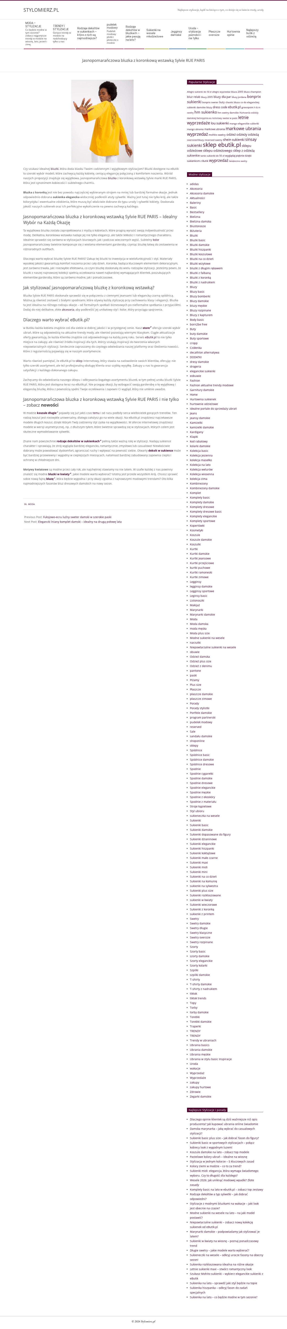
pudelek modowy (201, 722)
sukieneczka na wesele (205, 816)
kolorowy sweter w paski (224, 118)
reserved (195, 727)
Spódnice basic (200, 755)
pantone (195, 670)
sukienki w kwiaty (201, 900)
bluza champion (252, 91)
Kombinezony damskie (204, 488)
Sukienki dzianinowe (203, 839)
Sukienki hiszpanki (202, 848)
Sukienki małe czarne (204, 858)
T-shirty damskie (201, 984)
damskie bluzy (204, 107)
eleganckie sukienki (202, 371)
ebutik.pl (234, 107)
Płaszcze (195, 689)
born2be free (198, 324)
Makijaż (195, 605)
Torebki (195, 1017)
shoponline (197, 741)
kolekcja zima (198, 479)
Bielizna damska (200, 221)
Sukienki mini (199, 872)
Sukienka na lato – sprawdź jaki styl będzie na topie (223, 1283)
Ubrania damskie (201, 1050)
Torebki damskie (200, 1021)
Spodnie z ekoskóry (202, 797)
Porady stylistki (199, 708)
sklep (79, 361)
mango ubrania (195, 129)
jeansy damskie (200, 418)
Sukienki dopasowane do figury (210, 834)
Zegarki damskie (200, 1096)
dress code (220, 107)
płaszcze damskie (201, 694)
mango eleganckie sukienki (244, 123)
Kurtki (194, 549)
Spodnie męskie (200, 792)
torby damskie (199, 1012)
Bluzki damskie (199, 245)
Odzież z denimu (201, 666)
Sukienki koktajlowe (202, 853)
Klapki (194, 437)
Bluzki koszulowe (201, 254)
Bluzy (193, 287)
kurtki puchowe (200, 568)
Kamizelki (196, 422)
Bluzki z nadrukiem (202, 282)
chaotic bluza (233, 102)
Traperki (195, 1026)
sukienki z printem (202, 914)
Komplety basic (200, 497)
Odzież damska (200, 656)
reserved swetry (213, 139)
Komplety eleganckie (203, 516)
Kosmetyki (196, 530)
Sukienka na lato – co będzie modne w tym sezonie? (223, 1297)
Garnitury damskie (202, 390)
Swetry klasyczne (201, 933)
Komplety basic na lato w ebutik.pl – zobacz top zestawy (226, 1189)
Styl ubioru (197, 811)
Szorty (194, 947)
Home (194, 394)
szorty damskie (199, 956)
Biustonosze (198, 226)
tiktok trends (198, 998)
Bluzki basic (197, 240)
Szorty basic (198, 951)
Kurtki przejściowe (202, 563)
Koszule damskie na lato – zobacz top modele (219, 1152)
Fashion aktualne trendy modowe (212, 385)
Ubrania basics (199, 1045)
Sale (192, 731)
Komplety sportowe (202, 521)
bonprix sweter (210, 102)
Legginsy (195, 582)
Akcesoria (196, 188)
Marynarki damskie (202, 614)
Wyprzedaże (198, 1078)
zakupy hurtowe (200, 1087)
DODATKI (196, 357)
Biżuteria (196, 231)
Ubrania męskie (200, 1054)
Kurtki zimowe (199, 577)
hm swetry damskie (228, 112)
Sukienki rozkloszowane (205, 895)
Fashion (195, 380)
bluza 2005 (237, 91)
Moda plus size (200, 633)
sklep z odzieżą (244, 150)
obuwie (195, 652)
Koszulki (195, 544)
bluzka (112, 178)
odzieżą (253, 134)
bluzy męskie (198, 305)
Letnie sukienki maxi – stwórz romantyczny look (221, 1269)
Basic (193, 207)
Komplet (195, 493)
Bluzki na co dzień (202, 259)
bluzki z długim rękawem (206, 268)
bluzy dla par (222, 97)
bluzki (55, 169)
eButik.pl (151, 337)
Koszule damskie (201, 539)
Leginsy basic (198, 596)
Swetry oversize (200, 937)
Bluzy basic (197, 291)
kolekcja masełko (201, 460)
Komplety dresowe (202, 507)
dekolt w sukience (160, 450)
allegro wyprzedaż (221, 91)
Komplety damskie (202, 502)
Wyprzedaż (197, 1073)
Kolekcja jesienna (201, 455)
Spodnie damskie (201, 778)
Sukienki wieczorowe (203, 904)
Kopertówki (197, 525)
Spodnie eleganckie (202, 787)
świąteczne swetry (238, 161)
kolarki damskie (200, 446)
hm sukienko (205, 112)
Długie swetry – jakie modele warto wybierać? (219, 1250)
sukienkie (193, 155)
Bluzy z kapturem (201, 315)
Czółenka (196, 348)
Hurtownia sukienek (203, 399)
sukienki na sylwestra (204, 886)
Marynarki (196, 610)
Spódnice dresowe (202, 764)
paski (193, 675)
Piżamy (194, 680)
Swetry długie (199, 928)
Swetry (194, 919)
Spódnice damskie (202, 759)
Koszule (195, 535)
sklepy (194, 745)
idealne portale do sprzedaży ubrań (213, 408)
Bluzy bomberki (200, 296)
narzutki (195, 642)
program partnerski (203, 717)
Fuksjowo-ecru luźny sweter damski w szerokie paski (77, 517)
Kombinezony (199, 483)
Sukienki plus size (201, 890)
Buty (193, 329)
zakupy (194, 1082)
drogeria (195, 366)
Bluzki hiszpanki (200, 249)
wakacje (195, 1068)
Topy (193, 1003)
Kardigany (196, 432)
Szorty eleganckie (201, 961)
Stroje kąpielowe (200, 806)
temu (96, 413)
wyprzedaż (218, 160)
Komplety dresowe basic (206, 511)
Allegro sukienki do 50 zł (199, 91)
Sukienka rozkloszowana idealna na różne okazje (221, 1264)
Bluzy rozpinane (200, 310)
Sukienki (195, 820)
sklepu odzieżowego (217, 150)
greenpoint (247, 107)
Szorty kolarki (198, 965)
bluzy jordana (239, 97)
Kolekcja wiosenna (202, 474)
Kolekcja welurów (201, 469)
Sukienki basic (199, 825)
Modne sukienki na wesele (207, 638)
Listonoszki (197, 600)
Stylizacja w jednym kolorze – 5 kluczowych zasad (222, 1161)
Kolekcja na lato (200, 465)
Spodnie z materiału (203, 802)
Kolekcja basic (199, 451)
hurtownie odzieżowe (204, 404)
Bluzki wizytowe (200, 263)
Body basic (197, 320)
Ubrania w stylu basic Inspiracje (211, 1059)
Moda (31, 504)
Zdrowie (195, 1092)
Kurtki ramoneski (201, 572)
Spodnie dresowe (201, 783)
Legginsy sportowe (202, 591)
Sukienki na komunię (203, 881)
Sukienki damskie (201, 830)
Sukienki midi (199, 867)
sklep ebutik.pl (222, 145)
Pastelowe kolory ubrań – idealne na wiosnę (218, 1157)
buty (222, 102)
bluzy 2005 (207, 97)
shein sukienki (233, 139)
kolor (156, 240)
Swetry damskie (200, 923)
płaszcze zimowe (201, 699)
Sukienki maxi (199, 862)
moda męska (198, 628)
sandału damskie (201, 736)
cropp (194, 343)
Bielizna (195, 217)
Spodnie (195, 769)
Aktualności (197, 198)
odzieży (241, 134)
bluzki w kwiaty (59, 474)
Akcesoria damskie (202, 193)
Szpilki (194, 970)
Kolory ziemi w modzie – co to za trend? (215, 1166)
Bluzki (194, 235)
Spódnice (196, 750)
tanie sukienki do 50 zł (212, 155)
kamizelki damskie (202, 427)
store (146, 328)
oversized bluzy (195, 140)
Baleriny (195, 203)
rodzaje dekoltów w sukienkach (78, 441)
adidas (194, 184)
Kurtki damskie (199, 554)
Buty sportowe (199, 338)
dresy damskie (199, 362)
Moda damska (199, 624)
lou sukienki (220, 123)
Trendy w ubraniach (203, 1040)
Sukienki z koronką (202, 909)
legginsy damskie (201, 586)
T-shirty (195, 979)
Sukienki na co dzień (203, 876)
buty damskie (199, 334)
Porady (194, 703)
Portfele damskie (201, 713)
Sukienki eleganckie (203, 844)
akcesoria (68, 309)
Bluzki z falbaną (200, 273)
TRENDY (195, 1031)
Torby (193, 1007)
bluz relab (193, 97)
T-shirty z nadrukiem (203, 989)
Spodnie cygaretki (201, 773)
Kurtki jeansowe (200, 558)
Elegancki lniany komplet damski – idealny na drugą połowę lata (80, 522)
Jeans (193, 413)
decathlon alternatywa (204, 352)
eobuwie (195, 376)
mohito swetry (217, 134)
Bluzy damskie (199, 301)
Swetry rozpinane (201, 942)
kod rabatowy (199, 441)
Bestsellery (197, 212)
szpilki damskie (200, 975)
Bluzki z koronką (200, 277)
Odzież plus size (200, 661)
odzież (231, 134)
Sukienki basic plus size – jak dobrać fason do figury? (224, 1138)
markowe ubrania (214, 129)
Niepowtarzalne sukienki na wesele (213, 647)
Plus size (195, 685)
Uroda (194, 1064)
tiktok (193, 993)
